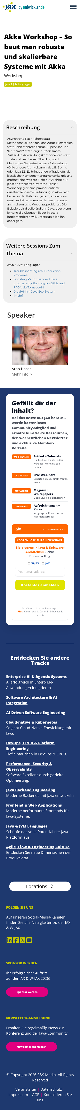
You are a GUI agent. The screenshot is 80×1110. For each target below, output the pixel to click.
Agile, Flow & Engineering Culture (38, 846)
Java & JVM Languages (18, 84)
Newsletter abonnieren (31, 1047)
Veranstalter (25, 1089)
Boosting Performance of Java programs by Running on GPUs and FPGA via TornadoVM (39, 283)
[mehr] (18, 295)
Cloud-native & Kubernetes (31, 722)
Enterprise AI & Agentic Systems (36, 676)
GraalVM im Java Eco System (34, 291)
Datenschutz (51, 1089)
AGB (36, 1094)
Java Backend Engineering (30, 789)
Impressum (18, 1094)
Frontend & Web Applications (34, 805)
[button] (40, 886)
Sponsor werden (27, 992)
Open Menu (73, 7)
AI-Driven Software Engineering (35, 712)
